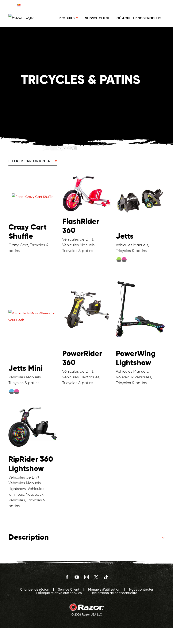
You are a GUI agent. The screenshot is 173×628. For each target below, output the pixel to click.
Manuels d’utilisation (104, 589)
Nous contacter (141, 589)
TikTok (106, 577)
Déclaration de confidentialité (114, 593)
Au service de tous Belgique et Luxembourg (53, 5)
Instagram (86, 577)
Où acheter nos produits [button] (138, 18)
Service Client (97, 18)
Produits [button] (66, 18)
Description (28, 537)
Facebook (67, 577)
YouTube (76, 577)
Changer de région (106, 5)
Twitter (96, 577)
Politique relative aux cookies (59, 593)
